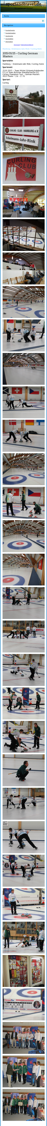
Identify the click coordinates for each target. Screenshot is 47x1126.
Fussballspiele (10, 30)
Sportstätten (9, 39)
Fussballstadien (10, 33)
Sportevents (9, 36)
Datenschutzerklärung (27, 45)
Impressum (17, 45)
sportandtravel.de (23, 3)
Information (9, 41)
